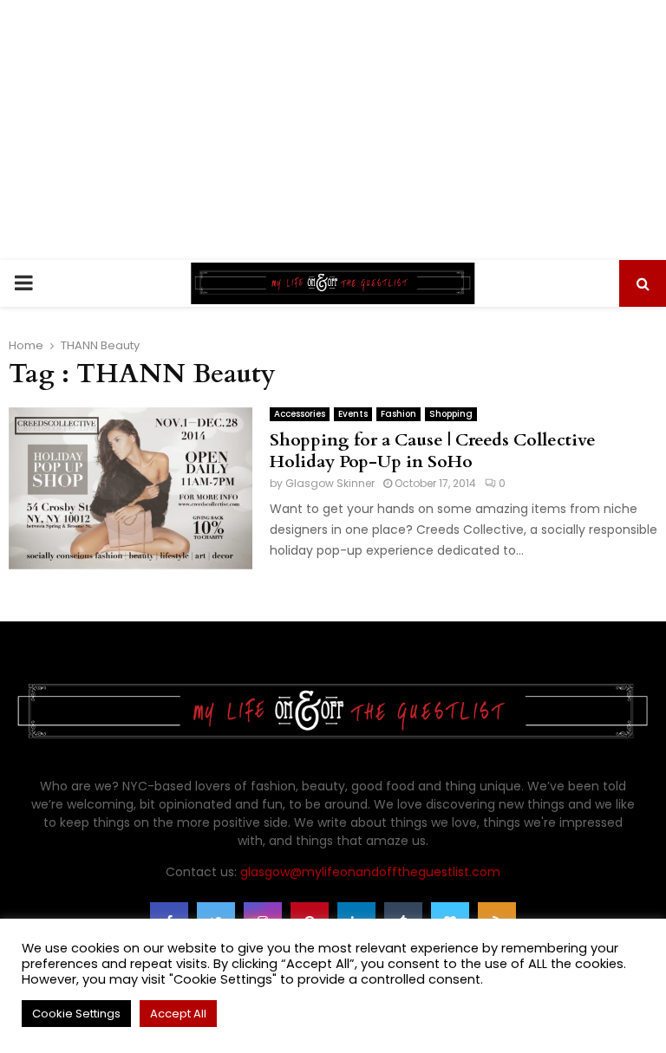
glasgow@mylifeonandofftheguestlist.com (370, 872)
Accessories (299, 413)
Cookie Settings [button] (76, 1013)
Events (353, 413)
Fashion (398, 413)
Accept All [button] (178, 1013)
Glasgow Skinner (330, 483)
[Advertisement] (333, 130)
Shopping (451, 413)
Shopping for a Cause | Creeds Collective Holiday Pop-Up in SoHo (433, 450)
